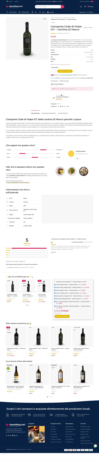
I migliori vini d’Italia (56, 439)
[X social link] (59, 106)
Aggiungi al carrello (65, 71)
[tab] (35, 112)
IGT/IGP (72, 17)
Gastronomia (54, 437)
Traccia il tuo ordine (85, 426)
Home (52, 17)
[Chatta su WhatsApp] (95, 445)
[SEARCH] (62, 6)
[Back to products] (53, 23)
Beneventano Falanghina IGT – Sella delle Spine (82, 387)
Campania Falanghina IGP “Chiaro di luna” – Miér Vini (60, 387)
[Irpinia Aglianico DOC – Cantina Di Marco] (38, 336)
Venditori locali (69, 426)
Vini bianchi (53, 429)
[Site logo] (14, 6)
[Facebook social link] (57, 106)
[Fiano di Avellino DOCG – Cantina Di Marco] (60, 336)
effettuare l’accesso (14, 267)
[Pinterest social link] (62, 106)
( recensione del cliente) (62, 33)
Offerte (91, 12)
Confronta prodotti (70, 429)
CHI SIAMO (29, 449)
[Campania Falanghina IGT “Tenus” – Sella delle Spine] (38, 374)
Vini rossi (53, 426)
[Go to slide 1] (77, 158)
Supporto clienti (84, 431)
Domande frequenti (85, 429)
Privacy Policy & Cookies (86, 443)
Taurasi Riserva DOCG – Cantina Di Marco (28, 296)
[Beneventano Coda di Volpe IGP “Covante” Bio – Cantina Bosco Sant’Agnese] (16, 374)
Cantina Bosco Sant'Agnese (14, 389)
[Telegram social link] (68, 106)
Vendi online (69, 437)
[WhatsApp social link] (66, 106)
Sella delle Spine (33, 389)
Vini (60, 17)
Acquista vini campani (56, 442)
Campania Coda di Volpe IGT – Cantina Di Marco (12, 296)
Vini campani (54, 434)
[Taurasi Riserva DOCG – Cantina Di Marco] (28, 286)
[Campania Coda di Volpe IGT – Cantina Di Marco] (12, 286)
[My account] (80, 6)
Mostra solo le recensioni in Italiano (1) (15, 261)
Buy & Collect (69, 431)
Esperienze (82, 12)
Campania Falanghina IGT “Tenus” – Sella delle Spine (36, 387)
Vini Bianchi (66, 17)
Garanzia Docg (84, 434)
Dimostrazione (69, 442)
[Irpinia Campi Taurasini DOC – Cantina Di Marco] (82, 336)
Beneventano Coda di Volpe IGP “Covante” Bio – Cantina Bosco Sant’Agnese (15, 388)
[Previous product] (51, 23)
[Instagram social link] (11, 435)
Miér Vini (53, 389)
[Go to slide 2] (78, 158)
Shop (56, 17)
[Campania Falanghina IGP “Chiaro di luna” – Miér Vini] (60, 374)
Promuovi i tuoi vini (70, 434)
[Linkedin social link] (64, 106)
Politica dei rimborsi (85, 440)
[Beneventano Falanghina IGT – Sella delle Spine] (82, 374)
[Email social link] (61, 106)
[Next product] (55, 23)
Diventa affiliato (70, 439)
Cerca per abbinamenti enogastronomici (18, 182)
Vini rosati (53, 431)
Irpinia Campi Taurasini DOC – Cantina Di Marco (43, 296)
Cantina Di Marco (88, 27)
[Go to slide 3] (29, 305)
